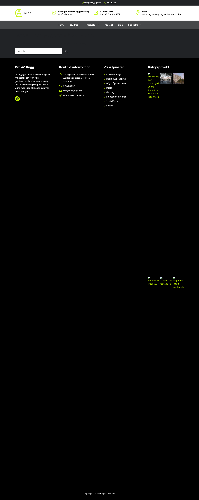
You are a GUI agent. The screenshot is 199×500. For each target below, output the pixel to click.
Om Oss (73, 25)
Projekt (109, 25)
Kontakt (133, 25)
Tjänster (91, 25)
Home (61, 25)
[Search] (66, 51)
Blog (120, 25)
